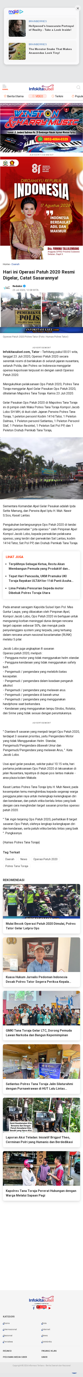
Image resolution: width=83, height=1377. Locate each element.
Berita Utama (15, 96)
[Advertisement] (41, 1340)
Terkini (59, 96)
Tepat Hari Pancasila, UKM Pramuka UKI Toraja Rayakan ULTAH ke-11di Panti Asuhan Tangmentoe (41, 578)
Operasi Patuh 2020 (45, 859)
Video (39, 96)
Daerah (9, 859)
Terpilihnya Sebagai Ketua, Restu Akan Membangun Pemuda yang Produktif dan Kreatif (38, 566)
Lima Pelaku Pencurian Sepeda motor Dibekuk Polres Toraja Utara (36, 590)
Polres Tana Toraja (16, 866)
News (23, 859)
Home (6, 264)
